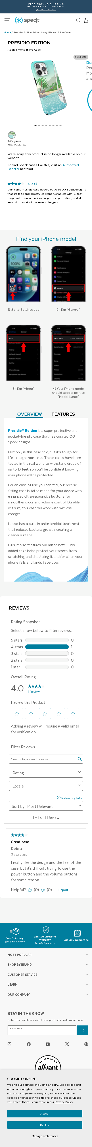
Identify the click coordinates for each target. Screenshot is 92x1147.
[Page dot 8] (60, 125)
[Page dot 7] (57, 125)
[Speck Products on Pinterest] (86, 1044)
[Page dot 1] (35, 125)
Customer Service (22, 974)
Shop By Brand (20, 964)
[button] (86, 20)
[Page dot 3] (42, 125)
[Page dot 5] (49, 125)
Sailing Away (11, 135)
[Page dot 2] (39, 125)
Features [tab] (63, 413)
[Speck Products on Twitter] (67, 1044)
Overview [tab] (29, 413)
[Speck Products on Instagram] (9, 1044)
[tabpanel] (46, 500)
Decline (45, 1125)
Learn (12, 984)
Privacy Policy (64, 1102)
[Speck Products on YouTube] (48, 1044)
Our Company (19, 994)
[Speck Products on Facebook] (29, 1044)
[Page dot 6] (53, 125)
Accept (44, 1113)
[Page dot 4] (46, 125)
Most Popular (19, 954)
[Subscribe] (82, 1030)
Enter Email (16, 1028)
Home (7, 32)
